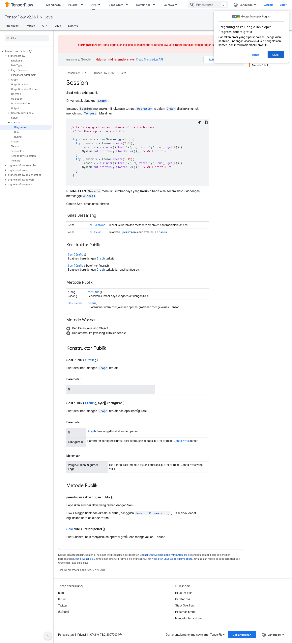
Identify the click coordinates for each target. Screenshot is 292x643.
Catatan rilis (182, 599)
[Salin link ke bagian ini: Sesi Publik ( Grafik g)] (102, 360)
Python (30, 25)
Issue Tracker (183, 592)
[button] (26, 51)
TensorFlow (73, 72)
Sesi (70, 254)
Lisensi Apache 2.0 (84, 558)
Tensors (90, 113)
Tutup (255, 55)
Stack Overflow (184, 605)
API (93, 5)
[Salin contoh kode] (206, 122)
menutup (93, 292)
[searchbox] (27, 38)
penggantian (208, 44)
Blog (61, 592)
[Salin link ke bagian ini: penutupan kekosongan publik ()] (118, 497)
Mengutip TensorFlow (188, 618)
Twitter (62, 605)
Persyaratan (66, 634)
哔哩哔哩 (63, 611)
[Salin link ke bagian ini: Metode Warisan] (100, 320)
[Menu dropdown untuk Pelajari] (83, 5)
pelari (91, 303)
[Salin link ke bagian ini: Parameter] (85, 379)
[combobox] (208, 4)
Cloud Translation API (149, 59)
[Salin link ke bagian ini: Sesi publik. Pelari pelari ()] (110, 529)
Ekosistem (116, 5)
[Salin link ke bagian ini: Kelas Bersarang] (100, 215)
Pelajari (73, 5)
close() (89, 196)
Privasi (81, 634)
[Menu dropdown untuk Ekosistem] (128, 5)
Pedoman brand (185, 611)
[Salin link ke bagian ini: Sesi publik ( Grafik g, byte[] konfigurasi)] (129, 403)
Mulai (275, 54)
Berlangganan (242, 634)
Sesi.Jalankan (96, 225)
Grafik (79, 254)
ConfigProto (181, 440)
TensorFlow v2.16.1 (21, 17)
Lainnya (169, 5)
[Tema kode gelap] (200, 122)
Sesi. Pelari (95, 232)
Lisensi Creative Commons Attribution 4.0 (163, 554)
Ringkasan (11, 25)
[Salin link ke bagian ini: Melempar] (84, 455)
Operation (145, 109)
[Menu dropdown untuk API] (100, 5)
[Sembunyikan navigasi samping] (48, 636)
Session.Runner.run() (152, 513)
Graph (102, 101)
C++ (44, 25)
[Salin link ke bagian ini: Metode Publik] (97, 282)
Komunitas (143, 5)
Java (48, 17)
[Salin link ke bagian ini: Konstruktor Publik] (105, 245)
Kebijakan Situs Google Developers (172, 558)
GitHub (269, 5)
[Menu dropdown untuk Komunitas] (155, 5)
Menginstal (53, 5)
